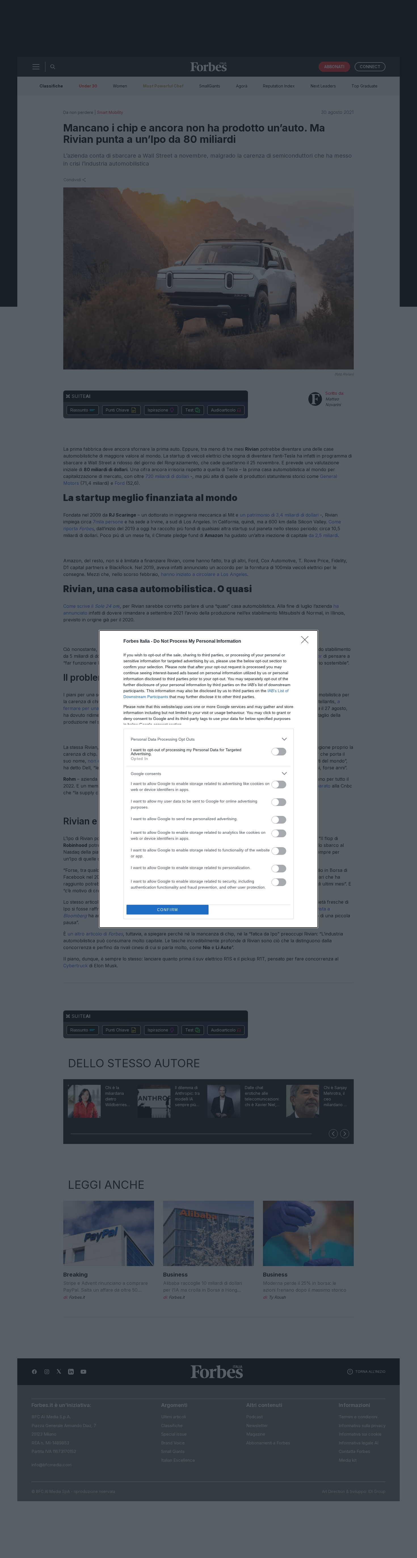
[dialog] (208, 779)
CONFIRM (167, 910)
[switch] (278, 751)
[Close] (306, 641)
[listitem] (208, 739)
